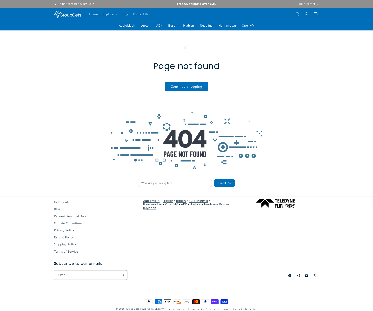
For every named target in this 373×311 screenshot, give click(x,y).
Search (222, 183)
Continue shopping (186, 86)
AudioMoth (127, 25)
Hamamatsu (227, 25)
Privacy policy (196, 309)
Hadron (188, 25)
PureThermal (198, 201)
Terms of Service (66, 251)
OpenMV (248, 25)
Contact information (245, 309)
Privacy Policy (64, 230)
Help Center (62, 202)
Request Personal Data (70, 216)
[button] (109, 14)
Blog (57, 209)
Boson (172, 25)
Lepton (145, 25)
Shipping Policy (65, 244)
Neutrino (206, 25)
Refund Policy (64, 237)
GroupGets (132, 308)
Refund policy (176, 309)
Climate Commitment (69, 223)
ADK (159, 25)
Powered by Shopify (152, 308)
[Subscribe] (122, 275)
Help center (309, 4)
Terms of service (218, 309)
